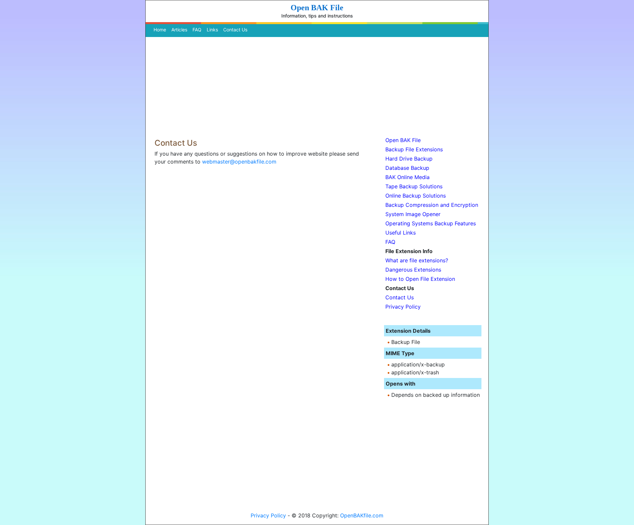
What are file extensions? (416, 260)
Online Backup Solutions (415, 195)
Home (161, 29)
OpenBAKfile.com (361, 515)
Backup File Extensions (414, 149)
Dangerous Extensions (413, 269)
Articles (179, 29)
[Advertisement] (317, 86)
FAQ (197, 29)
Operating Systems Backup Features (430, 223)
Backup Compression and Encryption (431, 205)
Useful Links (400, 232)
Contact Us (235, 29)
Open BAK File (403, 140)
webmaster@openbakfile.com (239, 161)
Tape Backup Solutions (413, 186)
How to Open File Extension (420, 279)
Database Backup (407, 168)
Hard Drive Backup (409, 158)
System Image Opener (412, 214)
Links (212, 29)
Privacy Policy (403, 306)
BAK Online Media (407, 177)
